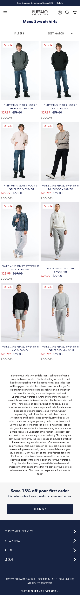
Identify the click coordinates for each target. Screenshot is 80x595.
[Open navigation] (5, 12)
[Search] (67, 12)
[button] (40, 591)
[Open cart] (75, 12)
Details (60, 3)
